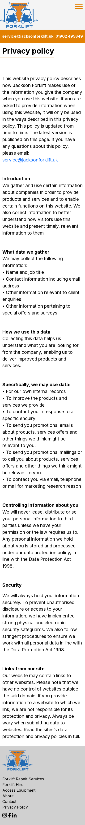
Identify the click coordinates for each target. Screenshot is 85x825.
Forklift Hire (12, 784)
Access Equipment (18, 790)
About (7, 796)
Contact (9, 801)
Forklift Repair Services (23, 779)
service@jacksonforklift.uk (27, 36)
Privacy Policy (15, 807)
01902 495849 (69, 36)
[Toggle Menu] (79, 6)
